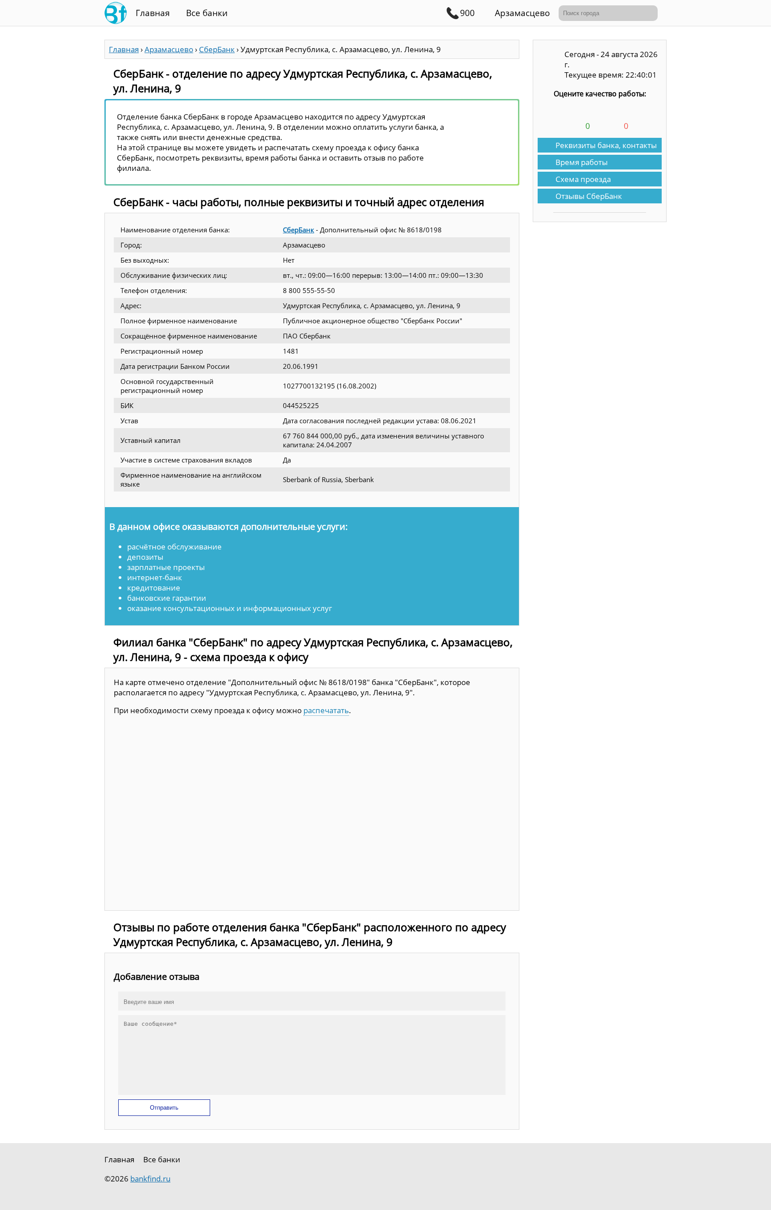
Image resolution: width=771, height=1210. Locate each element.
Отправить (164, 1107)
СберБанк (298, 229)
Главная (153, 13)
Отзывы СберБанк (588, 196)
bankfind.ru (150, 1178)
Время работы (581, 162)
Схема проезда (583, 179)
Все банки (207, 13)
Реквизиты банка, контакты (606, 145)
